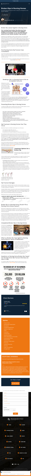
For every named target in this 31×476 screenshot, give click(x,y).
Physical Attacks (7, 339)
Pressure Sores (7, 322)
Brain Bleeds (6, 326)
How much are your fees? (12, 474)
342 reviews (8, 302)
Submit (15, 413)
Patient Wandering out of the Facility (10, 336)
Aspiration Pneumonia (8, 344)
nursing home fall (6, 93)
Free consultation (5, 14)
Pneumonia (6, 342)
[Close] (30, 471)
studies (5, 138)
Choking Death (6, 333)
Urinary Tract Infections (8, 347)
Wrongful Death (7, 348)
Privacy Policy (13, 470)
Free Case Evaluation (15, 383)
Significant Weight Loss (8, 329)
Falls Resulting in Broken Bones (9, 324)
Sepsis (5, 330)
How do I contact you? (6, 474)
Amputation (6, 332)
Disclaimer (16, 470)
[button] (26, 311)
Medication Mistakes (8, 335)
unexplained (9, 225)
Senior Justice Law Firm (9, 43)
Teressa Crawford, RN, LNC (9, 20)
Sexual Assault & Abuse (8, 338)
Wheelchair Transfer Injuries (9, 341)
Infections (6, 345)
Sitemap (19, 470)
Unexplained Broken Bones (9, 327)
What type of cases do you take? (20, 474)
